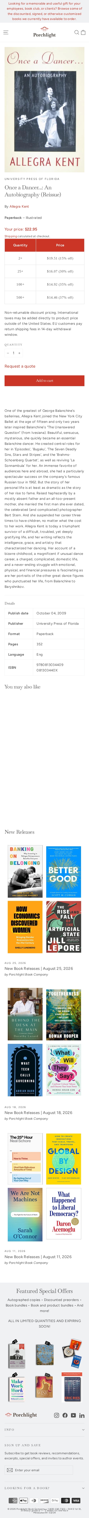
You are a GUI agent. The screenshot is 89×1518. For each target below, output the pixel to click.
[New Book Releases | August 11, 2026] (44, 1188)
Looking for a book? (27, 1488)
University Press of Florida (32, 179)
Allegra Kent (19, 206)
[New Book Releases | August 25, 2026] (44, 899)
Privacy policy (30, 1510)
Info (9, 1430)
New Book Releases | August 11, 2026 (38, 1256)
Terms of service (56, 1510)
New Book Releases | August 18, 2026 (38, 1112)
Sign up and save (23, 1445)
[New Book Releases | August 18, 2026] (44, 1044)
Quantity (13, 344)
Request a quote (20, 366)
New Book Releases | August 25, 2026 (39, 968)
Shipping (11, 236)
